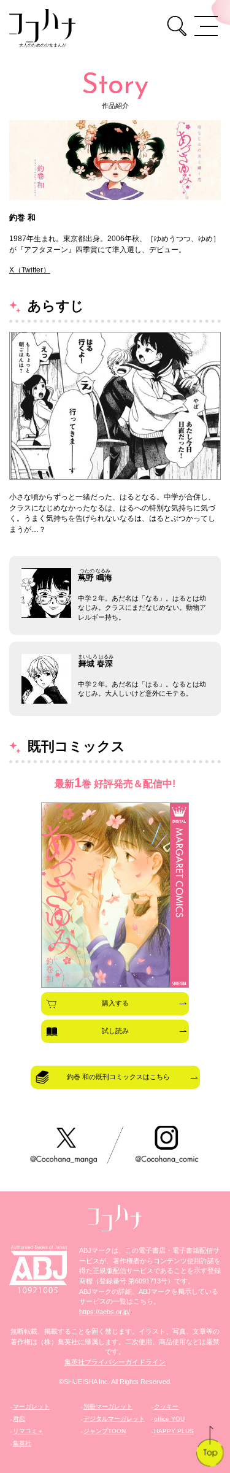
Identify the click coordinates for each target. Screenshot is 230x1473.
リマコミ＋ (28, 1431)
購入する (115, 1003)
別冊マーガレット (107, 1406)
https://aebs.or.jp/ (104, 1311)
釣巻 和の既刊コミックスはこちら (118, 1076)
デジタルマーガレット (114, 1418)
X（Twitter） (29, 270)
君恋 (19, 1418)
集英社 (22, 1443)
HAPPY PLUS (174, 1431)
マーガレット (31, 1406)
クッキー (166, 1406)
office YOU (169, 1418)
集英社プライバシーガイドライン (115, 1362)
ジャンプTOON (104, 1431)
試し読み (115, 1030)
